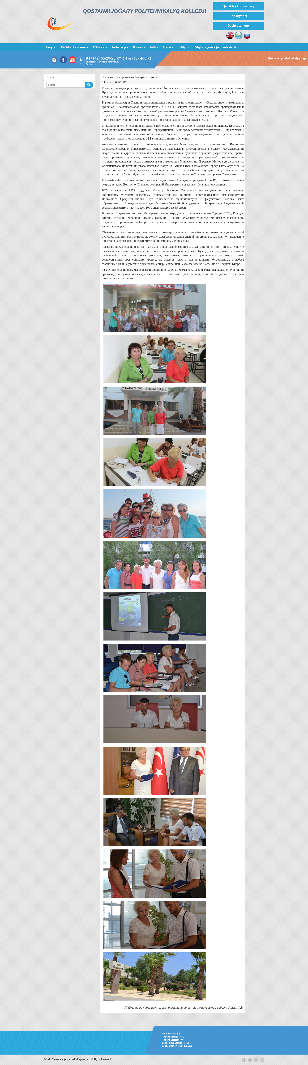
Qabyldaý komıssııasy (238, 6)
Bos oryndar (238, 16)
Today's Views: (170, 1037)
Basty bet (51, 47)
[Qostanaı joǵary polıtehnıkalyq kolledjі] (60, 18)
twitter (243, 1060)
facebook (249, 1060)
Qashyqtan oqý (238, 25)
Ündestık (138, 47)
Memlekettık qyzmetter (74, 47)
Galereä (167, 47)
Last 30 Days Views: (173, 1046)
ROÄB (153, 47)
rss (262, 1060)
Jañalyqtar (184, 47)
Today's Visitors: (171, 1040)
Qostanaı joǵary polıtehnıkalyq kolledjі (144, 11)
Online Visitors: (170, 1034)
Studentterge (119, 47)
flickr (255, 1060)
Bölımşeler (99, 47)
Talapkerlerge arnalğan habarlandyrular (215, 47)
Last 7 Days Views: (172, 1043)
